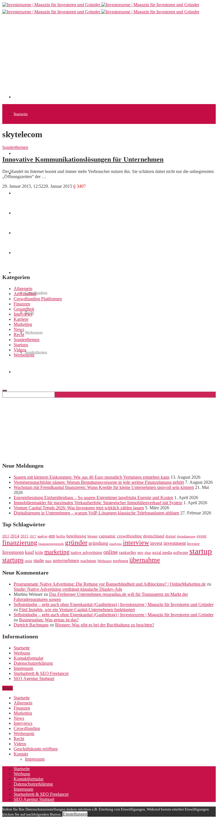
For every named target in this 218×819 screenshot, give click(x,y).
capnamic (107, 536)
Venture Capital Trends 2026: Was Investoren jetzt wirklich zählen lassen (79, 507)
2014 (14, 536)
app (52, 535)
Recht (19, 334)
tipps (48, 561)
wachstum (88, 561)
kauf (29, 552)
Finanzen (22, 303)
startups (13, 559)
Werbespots (34, 332)
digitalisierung (186, 536)
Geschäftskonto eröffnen (32, 372)
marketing (57, 551)
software (180, 552)
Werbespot (104, 561)
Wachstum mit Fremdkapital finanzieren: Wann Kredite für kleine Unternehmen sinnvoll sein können (104, 487)
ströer (28, 561)
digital (170, 536)
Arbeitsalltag (25, 293)
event (201, 536)
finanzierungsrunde (51, 543)
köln (39, 552)
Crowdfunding (27, 728)
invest (156, 543)
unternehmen (66, 560)
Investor (193, 544)
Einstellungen (75, 814)
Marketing (23, 324)
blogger (92, 536)
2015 (24, 536)
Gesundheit (24, 309)
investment (175, 543)
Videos (20, 349)
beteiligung (76, 536)
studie (38, 560)
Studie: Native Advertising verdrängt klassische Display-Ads (68, 589)
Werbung (22, 653)
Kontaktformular (28, 658)
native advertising (86, 552)
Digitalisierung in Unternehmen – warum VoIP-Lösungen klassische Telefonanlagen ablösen (96, 512)
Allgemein (23, 288)
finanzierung (19, 542)
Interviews (23, 314)
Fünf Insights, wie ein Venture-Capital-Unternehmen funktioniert (77, 609)
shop (147, 553)
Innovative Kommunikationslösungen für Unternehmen (83, 159)
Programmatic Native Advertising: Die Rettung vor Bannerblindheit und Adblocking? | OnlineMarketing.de (110, 584)
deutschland (153, 535)
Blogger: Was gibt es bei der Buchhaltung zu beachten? (104, 624)
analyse (42, 536)
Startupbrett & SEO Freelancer (41, 673)
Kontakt (21, 754)
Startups (20, 153)
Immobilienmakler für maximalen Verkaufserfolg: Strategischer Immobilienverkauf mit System (98, 502)
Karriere (21, 319)
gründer (76, 542)
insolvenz (115, 543)
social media (162, 552)
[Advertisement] (116, 58)
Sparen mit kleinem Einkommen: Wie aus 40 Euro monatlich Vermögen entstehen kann (91, 477)
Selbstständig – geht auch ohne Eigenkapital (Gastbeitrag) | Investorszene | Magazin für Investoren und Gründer (113, 604)
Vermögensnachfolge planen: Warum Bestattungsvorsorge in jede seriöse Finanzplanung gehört (99, 482)
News (19, 329)
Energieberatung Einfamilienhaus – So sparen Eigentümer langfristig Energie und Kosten (93, 497)
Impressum (23, 668)
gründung (98, 543)
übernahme (144, 559)
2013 (5, 536)
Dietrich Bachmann (31, 624)
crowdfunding (129, 535)
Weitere (19, 273)
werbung (120, 560)
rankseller (127, 552)
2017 (33, 536)
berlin (60, 536)
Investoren (13, 552)
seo (140, 552)
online (110, 552)
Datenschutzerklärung (33, 663)
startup (200, 551)
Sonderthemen (36, 352)
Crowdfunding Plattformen (38, 298)
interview (136, 542)
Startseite (21, 114)
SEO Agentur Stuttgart (34, 678)
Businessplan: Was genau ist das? (49, 619)
